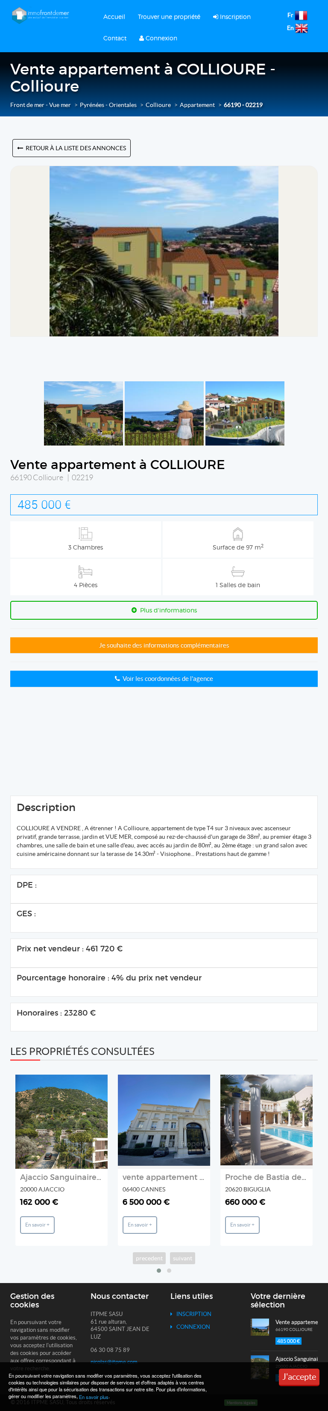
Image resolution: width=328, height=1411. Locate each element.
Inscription (234, 16)
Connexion (160, 38)
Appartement (197, 104)
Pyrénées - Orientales (108, 104)
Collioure (158, 104)
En (290, 27)
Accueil (114, 16)
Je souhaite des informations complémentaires (164, 645)
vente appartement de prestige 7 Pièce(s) (202, 1177)
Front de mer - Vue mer (40, 104)
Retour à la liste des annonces (74, 148)
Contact (114, 38)
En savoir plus (93, 1396)
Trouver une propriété (169, 16)
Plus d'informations (167, 610)
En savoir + (37, 1224)
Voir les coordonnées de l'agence (166, 678)
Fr (290, 15)
